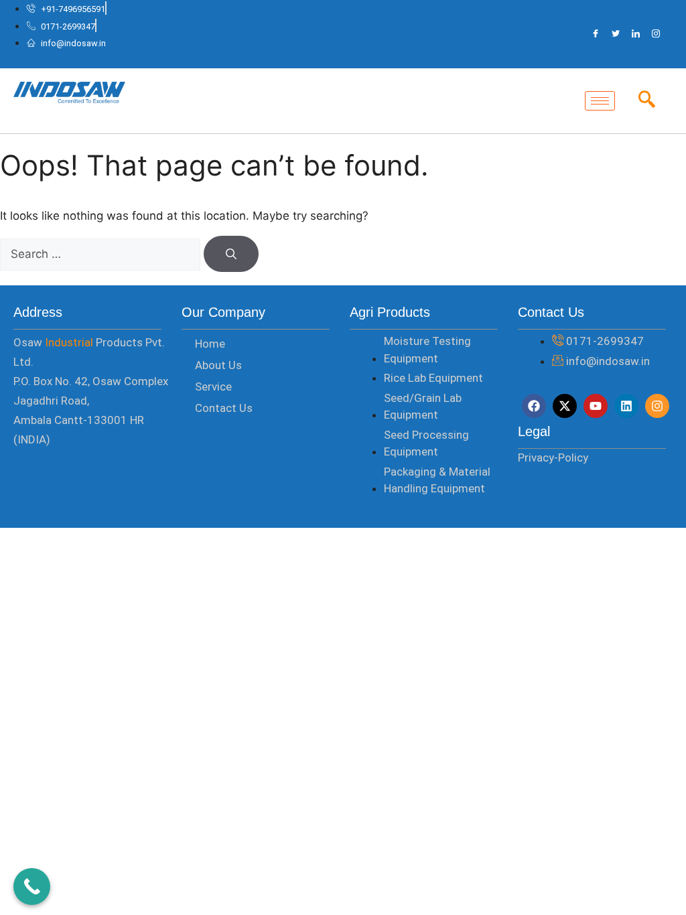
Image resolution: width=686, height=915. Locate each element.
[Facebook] (596, 34)
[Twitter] (616, 34)
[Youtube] (596, 406)
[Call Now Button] (31, 886)
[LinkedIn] (636, 34)
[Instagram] (656, 34)
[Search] (231, 254)
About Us (218, 365)
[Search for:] (102, 254)
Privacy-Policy (553, 457)
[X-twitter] (565, 406)
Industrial (69, 342)
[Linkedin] (626, 406)
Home (210, 343)
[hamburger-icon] (600, 101)
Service (213, 386)
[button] (647, 100)
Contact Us (224, 408)
